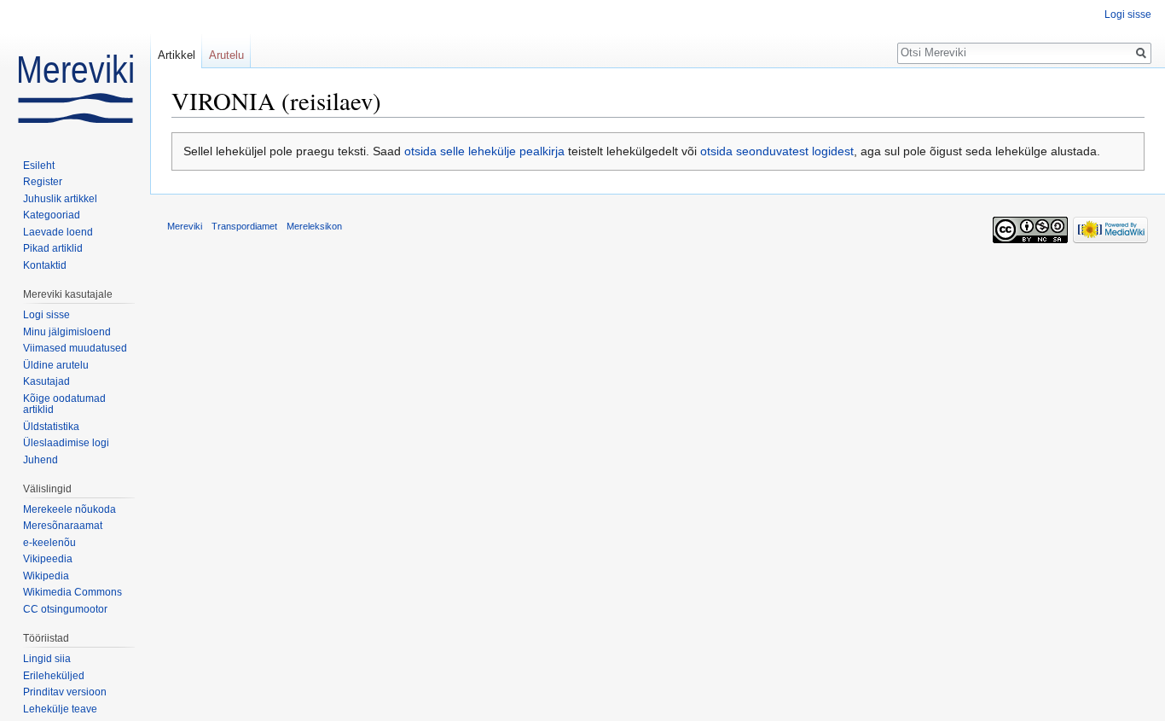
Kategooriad (51, 215)
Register (42, 182)
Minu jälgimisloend (67, 332)
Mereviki (184, 226)
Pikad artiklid (53, 248)
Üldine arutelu (56, 365)
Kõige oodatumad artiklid (64, 404)
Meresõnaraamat (62, 526)
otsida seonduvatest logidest (777, 151)
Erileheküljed (53, 676)
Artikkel (176, 55)
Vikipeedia (47, 559)
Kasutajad (46, 381)
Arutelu (226, 55)
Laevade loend (58, 232)
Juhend (40, 460)
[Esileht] (75, 68)
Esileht (39, 166)
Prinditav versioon (65, 692)
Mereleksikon (314, 226)
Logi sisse (1127, 14)
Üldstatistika (51, 427)
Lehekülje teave (60, 709)
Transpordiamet (244, 226)
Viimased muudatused (75, 348)
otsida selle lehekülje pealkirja (484, 151)
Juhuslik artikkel (60, 199)
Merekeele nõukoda (69, 509)
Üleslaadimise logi (66, 443)
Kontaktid (45, 265)
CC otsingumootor (65, 609)
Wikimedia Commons (72, 592)
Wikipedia (46, 576)
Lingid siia (47, 659)
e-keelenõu (49, 543)
